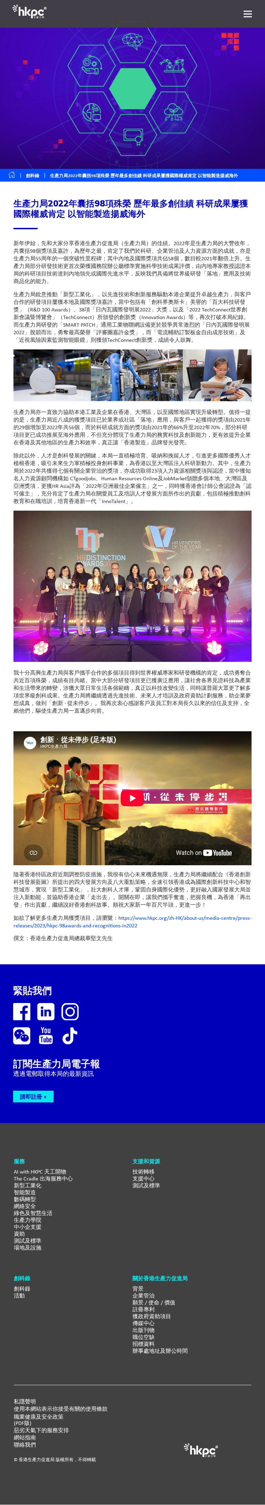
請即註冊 (31, 1096)
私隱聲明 (25, 1402)
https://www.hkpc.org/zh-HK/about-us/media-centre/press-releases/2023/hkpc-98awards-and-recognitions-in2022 (132, 921)
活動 (19, 1295)
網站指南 (25, 1437)
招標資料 (143, 1344)
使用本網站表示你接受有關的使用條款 (61, 1409)
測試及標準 (27, 1240)
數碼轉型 (25, 1199)
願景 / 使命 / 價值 (153, 1302)
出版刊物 (143, 1330)
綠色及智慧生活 (33, 1213)
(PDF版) (22, 1423)
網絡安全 (25, 1206)
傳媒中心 (143, 1323)
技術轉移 (143, 1171)
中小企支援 (27, 1227)
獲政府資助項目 (151, 1316)
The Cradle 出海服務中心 (43, 1178)
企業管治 (143, 1295)
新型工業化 (27, 1185)
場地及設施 (27, 1247)
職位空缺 (143, 1337)
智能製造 (25, 1192)
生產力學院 (27, 1220)
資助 (19, 1233)
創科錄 (32, 176)
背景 (138, 1288)
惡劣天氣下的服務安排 (41, 1430)
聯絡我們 (25, 1445)
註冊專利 (143, 1309)
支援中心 (143, 1178)
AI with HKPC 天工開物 (40, 1171)
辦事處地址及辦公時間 (160, 1350)
